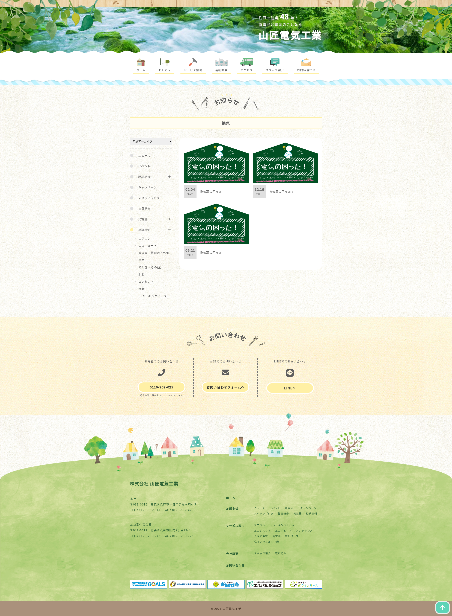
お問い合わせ (235, 565)
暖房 (141, 260)
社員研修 (144, 208)
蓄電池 (276, 536)
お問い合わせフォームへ (226, 387)
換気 (141, 289)
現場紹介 (144, 177)
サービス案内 (235, 525)
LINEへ (290, 388)
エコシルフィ (262, 530)
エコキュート (147, 245)
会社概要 (232, 553)
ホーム (230, 498)
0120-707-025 (161, 387)
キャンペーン (147, 187)
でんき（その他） (150, 267)
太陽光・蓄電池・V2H (154, 253)
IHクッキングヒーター (154, 296)
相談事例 (144, 230)
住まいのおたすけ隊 (266, 541)
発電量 (143, 219)
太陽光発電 (261, 536)
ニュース (144, 155)
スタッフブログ (149, 198)
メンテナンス (304, 530)
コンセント (146, 281)
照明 (141, 274)
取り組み (280, 553)
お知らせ (232, 508)
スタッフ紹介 (262, 553)
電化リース (292, 536)
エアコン (144, 238)
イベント (144, 166)
